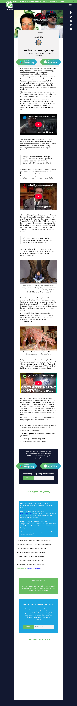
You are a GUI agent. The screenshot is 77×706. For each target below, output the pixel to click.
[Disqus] (38, 669)
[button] (70, 5)
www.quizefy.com (26, 513)
